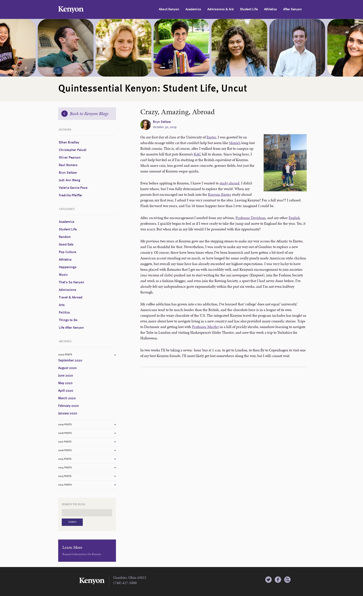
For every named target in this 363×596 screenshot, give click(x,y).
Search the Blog (73, 504)
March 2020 (67, 398)
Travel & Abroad (70, 297)
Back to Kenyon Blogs (89, 113)
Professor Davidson (250, 217)
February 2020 (68, 406)
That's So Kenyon (71, 282)
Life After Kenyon (71, 328)
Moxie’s (235, 142)
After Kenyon (292, 9)
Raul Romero (68, 165)
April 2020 (65, 391)
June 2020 (65, 375)
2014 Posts (65, 467)
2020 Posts (65, 354)
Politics (64, 312)
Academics (193, 9)
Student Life (249, 9)
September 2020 (70, 360)
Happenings (67, 267)
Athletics (270, 9)
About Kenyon (169, 9)
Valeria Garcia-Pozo (73, 188)
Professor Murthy (205, 326)
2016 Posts (65, 450)
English (294, 217)
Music (63, 275)
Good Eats (66, 244)
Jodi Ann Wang (69, 180)
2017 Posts (64, 442)
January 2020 (67, 413)
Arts (62, 305)
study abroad (229, 183)
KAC (197, 154)
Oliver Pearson (70, 157)
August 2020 (67, 368)
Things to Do (68, 320)
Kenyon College (71, 9)
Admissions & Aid (220, 9)
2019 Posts (65, 424)
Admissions (67, 290)
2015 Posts (64, 459)
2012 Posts (65, 485)
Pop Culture (67, 252)
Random (65, 237)
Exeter (211, 137)
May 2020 (65, 383)
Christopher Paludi (73, 150)
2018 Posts (65, 433)
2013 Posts (64, 476)
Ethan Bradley (69, 142)
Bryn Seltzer (162, 122)
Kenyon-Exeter (219, 194)
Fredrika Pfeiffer (70, 195)
